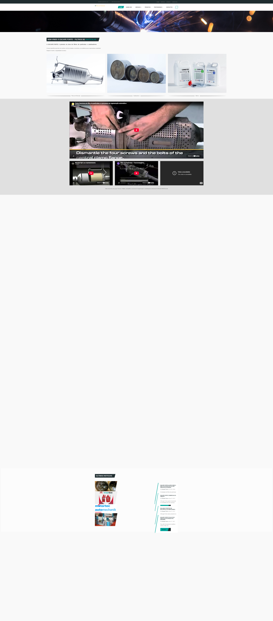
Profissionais (158, 7)
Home (158, 1)
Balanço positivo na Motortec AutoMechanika (167, 509)
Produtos (147, 7)
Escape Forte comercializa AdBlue (168, 496)
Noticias (163, 1)
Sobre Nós (129, 7)
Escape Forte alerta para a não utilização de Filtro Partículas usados (168, 486)
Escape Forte (165, 489)
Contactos (174, 1)
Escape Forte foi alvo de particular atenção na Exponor (167, 518)
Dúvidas (168, 1)
